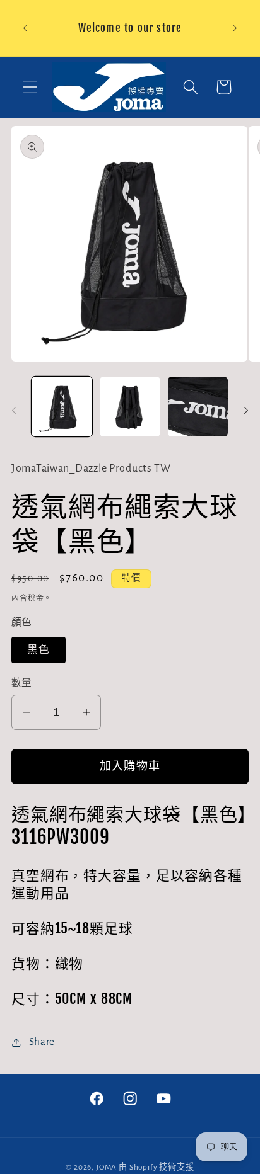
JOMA (106, 1167)
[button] (30, 87)
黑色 (38, 650)
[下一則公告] (235, 28)
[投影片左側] (14, 411)
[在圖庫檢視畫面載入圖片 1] (62, 407)
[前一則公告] (25, 28)
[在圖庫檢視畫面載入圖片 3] (198, 407)
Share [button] (42, 1042)
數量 (21, 683)
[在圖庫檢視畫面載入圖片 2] (130, 407)
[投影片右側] (246, 411)
